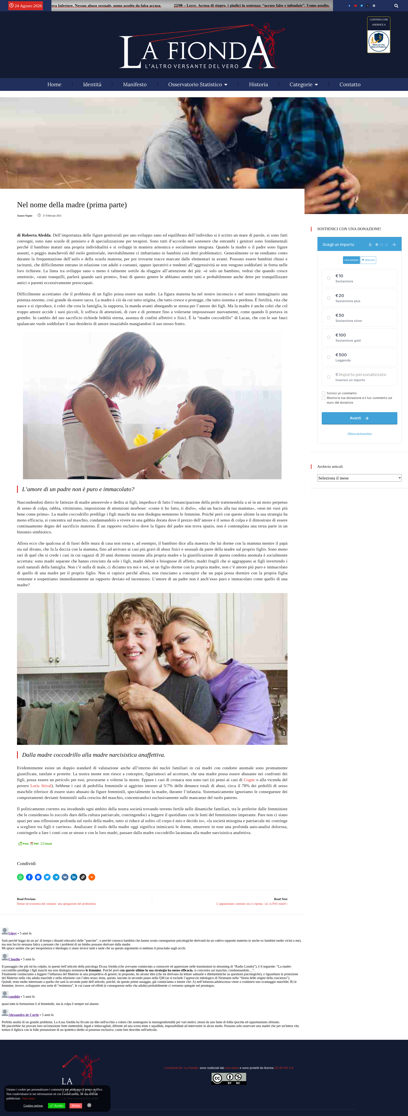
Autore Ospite (24, 215)
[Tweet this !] (47, 877)
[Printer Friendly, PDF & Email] (35, 843)
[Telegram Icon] (361, 5)
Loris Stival (40, 785)
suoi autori (232, 1068)
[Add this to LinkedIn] (74, 877)
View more (28, 1098)
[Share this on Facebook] (29, 877)
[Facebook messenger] (38, 877)
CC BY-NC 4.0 (283, 1068)
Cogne (249, 779)
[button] (396, 5)
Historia (258, 84)
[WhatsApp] (20, 877)
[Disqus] (152, 979)
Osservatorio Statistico (195, 84)
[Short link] (82, 877)
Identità (92, 84)
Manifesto (135, 84)
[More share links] (91, 877)
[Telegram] (56, 877)
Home (54, 84)
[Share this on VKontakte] (65, 877)
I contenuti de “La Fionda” (181, 1068)
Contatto (350, 84)
